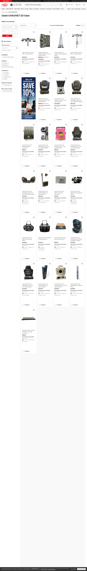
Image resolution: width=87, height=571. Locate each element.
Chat (14, 5)
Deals (69, 8)
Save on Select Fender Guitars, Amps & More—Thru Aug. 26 (56, 1)
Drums (22, 8)
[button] (16, 4)
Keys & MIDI (17, 8)
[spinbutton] (5, 31)
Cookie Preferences (51, 569)
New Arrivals (78, 8)
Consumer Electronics (8, 66)
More (62, 8)
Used (72, 8)
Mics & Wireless (56, 8)
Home (3, 12)
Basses (31, 8)
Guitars (3, 8)
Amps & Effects (9, 8)
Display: (78, 25)
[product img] (29, 41)
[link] (28, 54)
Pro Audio (5, 63)
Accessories (49, 8)
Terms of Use (44, 569)
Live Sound (42, 8)
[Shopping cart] (84, 4)
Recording (36, 8)
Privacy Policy (35, 568)
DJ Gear (26, 8)
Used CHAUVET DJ (12, 12)
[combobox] (28, 25)
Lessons (83, 8)
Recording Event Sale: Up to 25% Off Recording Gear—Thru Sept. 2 (27, 1)
